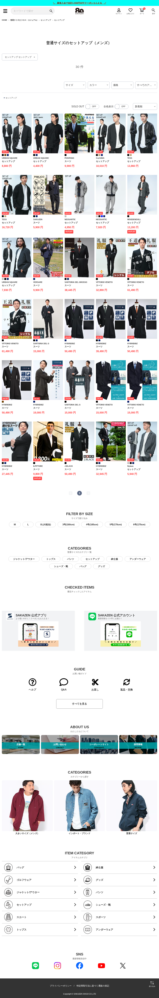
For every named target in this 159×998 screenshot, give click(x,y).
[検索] (51, 10)
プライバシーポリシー (61, 986)
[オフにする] (92, 106)
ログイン (119, 13)
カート (142, 13)
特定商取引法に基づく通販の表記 (93, 986)
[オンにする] (122, 106)
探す (153, 13)
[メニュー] (5, 10)
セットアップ (46, 20)
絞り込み (152, 986)
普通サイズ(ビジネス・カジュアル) (23, 20)
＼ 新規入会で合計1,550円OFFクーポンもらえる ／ (79, 3)
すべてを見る (79, 703)
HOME (4, 20)
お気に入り (130, 13)
